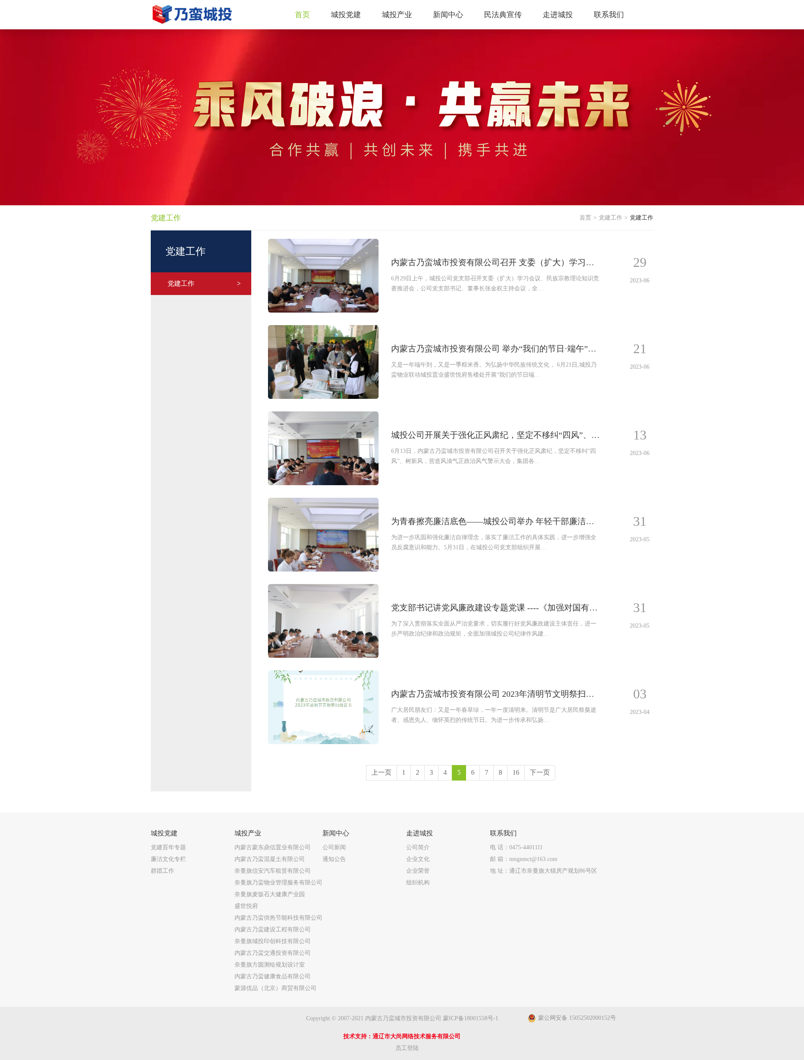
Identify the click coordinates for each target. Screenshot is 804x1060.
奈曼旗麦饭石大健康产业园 (269, 894)
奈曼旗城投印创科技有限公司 (272, 941)
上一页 (381, 772)
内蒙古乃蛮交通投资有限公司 (272, 953)
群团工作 (162, 871)
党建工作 (204, 283)
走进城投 (419, 833)
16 (516, 772)
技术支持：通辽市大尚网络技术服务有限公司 (402, 1036)
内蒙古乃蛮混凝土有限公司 (269, 859)
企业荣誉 (418, 871)
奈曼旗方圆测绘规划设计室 (269, 965)
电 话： (516, 847)
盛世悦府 (246, 906)
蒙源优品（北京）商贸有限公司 (275, 988)
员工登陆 (407, 1048)
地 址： (543, 871)
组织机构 (418, 882)
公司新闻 (334, 847)
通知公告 (334, 859)
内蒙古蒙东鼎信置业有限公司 (272, 847)
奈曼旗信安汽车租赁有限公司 (272, 871)
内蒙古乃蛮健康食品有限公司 (272, 976)
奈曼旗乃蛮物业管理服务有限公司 (278, 882)
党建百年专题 (168, 847)
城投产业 (247, 833)
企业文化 (418, 859)
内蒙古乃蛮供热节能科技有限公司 (278, 918)
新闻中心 (335, 833)
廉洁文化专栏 (168, 859)
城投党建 (164, 833)
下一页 (540, 772)
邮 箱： (523, 859)
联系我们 (503, 833)
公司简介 (418, 847)
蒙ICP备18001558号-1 (470, 1018)
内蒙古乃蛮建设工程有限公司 (272, 929)
